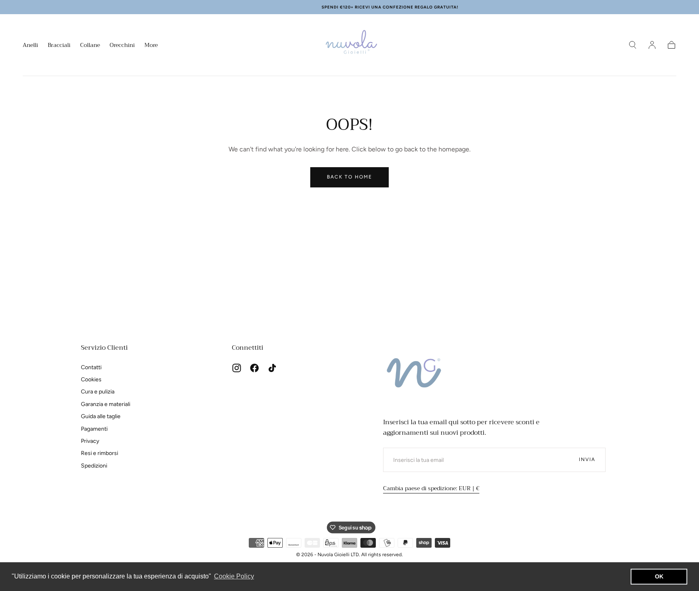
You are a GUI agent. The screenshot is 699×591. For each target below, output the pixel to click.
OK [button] (659, 576)
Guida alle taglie (101, 416)
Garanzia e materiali (105, 404)
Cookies (91, 379)
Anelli (30, 46)
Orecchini (122, 46)
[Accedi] (652, 45)
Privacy (90, 441)
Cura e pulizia (97, 391)
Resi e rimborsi (99, 453)
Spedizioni (94, 465)
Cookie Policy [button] (234, 576)
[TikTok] (272, 368)
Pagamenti (94, 428)
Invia (587, 459)
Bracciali (59, 46)
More (151, 46)
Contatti (91, 367)
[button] (633, 45)
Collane (90, 46)
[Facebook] (254, 368)
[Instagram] (237, 368)
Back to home (349, 177)
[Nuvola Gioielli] (415, 375)
